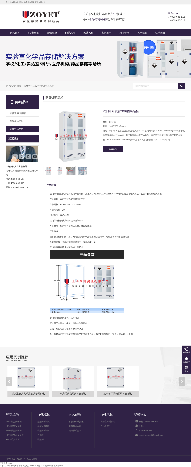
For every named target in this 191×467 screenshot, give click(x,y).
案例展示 (106, 32)
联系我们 (160, 32)
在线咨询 (113, 149)
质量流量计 (58, 466)
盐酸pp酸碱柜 (43, 421)
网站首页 (15, 32)
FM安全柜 (33, 32)
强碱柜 (40, 435)
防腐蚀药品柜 (47, 86)
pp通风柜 (88, 32)
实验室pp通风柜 (107, 421)
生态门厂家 (4, 466)
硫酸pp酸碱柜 (43, 430)
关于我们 (142, 32)
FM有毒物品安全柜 (15, 435)
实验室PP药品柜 (76, 421)
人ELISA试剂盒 (34, 466)
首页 (26, 86)
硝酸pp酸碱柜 (43, 426)
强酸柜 (40, 439)
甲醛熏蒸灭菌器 (47, 466)
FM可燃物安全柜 (14, 426)
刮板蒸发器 (13, 466)
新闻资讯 (124, 32)
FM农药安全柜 (13, 439)
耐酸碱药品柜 (75, 426)
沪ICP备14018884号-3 (17, 459)
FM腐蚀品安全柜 (14, 430)
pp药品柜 (70, 32)
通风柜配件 (105, 426)
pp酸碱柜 (52, 32)
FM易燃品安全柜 (14, 421)
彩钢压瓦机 (23, 466)
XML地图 (32, 459)
